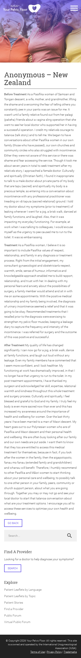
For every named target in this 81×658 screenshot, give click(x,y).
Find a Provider (13, 609)
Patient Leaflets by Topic (20, 596)
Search (13, 568)
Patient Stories (13, 602)
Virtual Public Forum (17, 622)
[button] (74, 8)
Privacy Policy (54, 651)
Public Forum (12, 615)
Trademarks (70, 651)
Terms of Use (37, 651)
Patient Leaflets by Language (23, 589)
